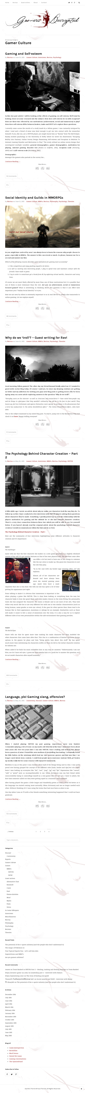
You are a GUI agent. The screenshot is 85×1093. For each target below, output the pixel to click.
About (36, 2)
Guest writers (25, 2)
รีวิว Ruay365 (9, 982)
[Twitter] (69, 2)
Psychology (57, 57)
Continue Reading (12, 161)
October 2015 (9, 1020)
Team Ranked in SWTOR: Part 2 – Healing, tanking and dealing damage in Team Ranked (46, 969)
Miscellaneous (10, 917)
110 (11, 176)
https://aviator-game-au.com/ (16, 973)
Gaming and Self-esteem (23, 54)
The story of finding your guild (37, 976)
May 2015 (8, 1035)
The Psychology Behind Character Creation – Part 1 (25, 532)
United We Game (15, 1056)
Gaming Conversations (17, 1059)
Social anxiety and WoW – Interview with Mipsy (54, 979)
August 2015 (9, 1026)
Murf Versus (13, 1053)
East (8, 891)
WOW (10, 875)
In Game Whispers (12, 910)
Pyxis (9, 904)
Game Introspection (16, 1048)
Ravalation (13, 1050)
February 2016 (10, 1010)
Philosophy (54, 201)
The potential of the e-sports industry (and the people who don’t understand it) (34, 945)
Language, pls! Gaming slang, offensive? (35, 697)
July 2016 (8, 997)
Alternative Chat (13, 881)
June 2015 (8, 1032)
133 (11, 814)
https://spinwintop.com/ (14, 976)
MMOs (40, 201)
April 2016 (8, 1004)
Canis (9, 888)
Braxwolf (10, 885)
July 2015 (8, 1029)
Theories (71, 201)
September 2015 (10, 1023)
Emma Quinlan (12, 894)
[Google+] (74, 2)
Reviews (8, 929)
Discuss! (39, 701)
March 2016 (9, 1007)
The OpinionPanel (16, 1061)
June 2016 (8, 1001)
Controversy (30, 701)
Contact (44, 2)
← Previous (10, 831)
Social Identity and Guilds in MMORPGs (34, 198)
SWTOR (70, 461)
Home (7, 2)
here (16, 416)
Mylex (9, 901)
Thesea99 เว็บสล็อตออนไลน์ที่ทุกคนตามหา (19, 979)
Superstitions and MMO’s (14, 954)
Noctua (15, 2)
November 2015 (10, 1017)
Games (7, 865)
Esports (8, 859)
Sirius (9, 907)
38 (11, 316)
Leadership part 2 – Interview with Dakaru (46, 973)
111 (11, 432)
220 (11, 675)
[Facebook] (71, 2)
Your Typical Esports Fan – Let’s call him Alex (21, 951)
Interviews (42, 57)
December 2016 (10, 994)
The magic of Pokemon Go (14, 948)
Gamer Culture (31, 57)
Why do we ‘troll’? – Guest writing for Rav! (36, 338)
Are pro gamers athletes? (14, 957)
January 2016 (10, 1013)
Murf (8, 897)
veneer (7, 969)
